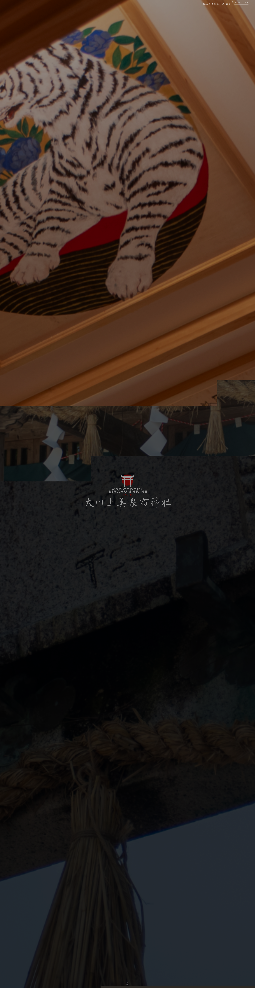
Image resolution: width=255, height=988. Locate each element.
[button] (127, 983)
